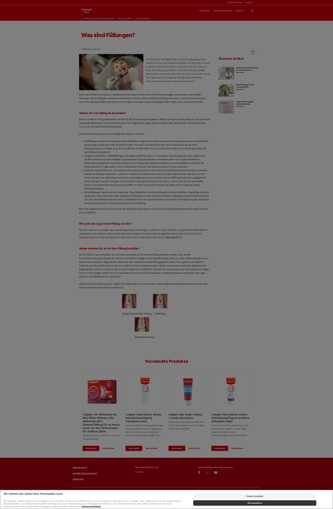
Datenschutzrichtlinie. (91, 506)
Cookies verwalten (254, 496)
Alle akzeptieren (254, 503)
